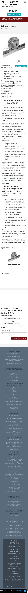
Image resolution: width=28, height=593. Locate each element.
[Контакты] (3, 2)
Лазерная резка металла (14, 360)
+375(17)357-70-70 (6, 91)
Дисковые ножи (14, 456)
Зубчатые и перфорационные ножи (14, 467)
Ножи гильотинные (14, 457)
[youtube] (8, 587)
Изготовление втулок (14, 493)
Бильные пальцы (14, 424)
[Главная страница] (14, 2)
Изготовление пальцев (14, 405)
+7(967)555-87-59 (14, 566)
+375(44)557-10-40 (14, 558)
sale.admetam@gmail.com (8, 6)
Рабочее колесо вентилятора (14, 524)
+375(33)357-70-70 (6, 90)
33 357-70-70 (13, 4)
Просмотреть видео (13, 14)
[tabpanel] (14, 258)
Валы (14, 387)
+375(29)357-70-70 (6, 88)
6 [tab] (19, 268)
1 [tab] (9, 268)
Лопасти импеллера (14, 531)
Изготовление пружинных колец (14, 404)
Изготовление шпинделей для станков (14, 507)
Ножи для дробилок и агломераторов (14, 463)
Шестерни (14, 373)
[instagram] (11, 587)
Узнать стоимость (21, 66)
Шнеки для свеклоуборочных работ (14, 442)
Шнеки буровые (14, 449)
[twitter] (5, 587)
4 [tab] (15, 268)
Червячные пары (14, 374)
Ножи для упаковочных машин (14, 460)
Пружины (14, 400)
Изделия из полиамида (14, 488)
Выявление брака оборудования (14, 504)
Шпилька (14, 394)
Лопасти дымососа (14, 515)
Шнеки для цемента (14, 439)
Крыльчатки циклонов (14, 519)
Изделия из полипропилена (14, 485)
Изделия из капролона (14, 481)
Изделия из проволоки (14, 408)
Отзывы (11, 96)
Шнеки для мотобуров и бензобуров (14, 448)
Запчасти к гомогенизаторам (14, 417)
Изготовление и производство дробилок (14, 359)
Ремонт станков (14, 505)
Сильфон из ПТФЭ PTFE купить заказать (14, 474)
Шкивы (14, 388)
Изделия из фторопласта (14, 473)
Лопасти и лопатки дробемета (14, 536)
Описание (3, 96)
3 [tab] (13, 268)
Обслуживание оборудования (14, 501)
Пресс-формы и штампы (14, 425)
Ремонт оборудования (14, 499)
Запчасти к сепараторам (14, 415)
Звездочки (14, 371)
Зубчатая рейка (14, 380)
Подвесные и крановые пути (14, 364)
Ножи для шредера (14, 462)
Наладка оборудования (14, 502)
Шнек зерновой (14, 440)
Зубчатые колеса (14, 377)
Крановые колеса (14, 378)
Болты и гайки (14, 393)
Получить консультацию (19, 338)
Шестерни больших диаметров (14, 376)
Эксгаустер (14, 518)
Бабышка (14, 391)
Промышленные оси (14, 398)
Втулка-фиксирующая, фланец (14, 427)
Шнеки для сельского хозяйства (14, 446)
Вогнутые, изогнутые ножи (14, 466)
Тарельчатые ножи (14, 464)
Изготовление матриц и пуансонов (14, 428)
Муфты (14, 390)
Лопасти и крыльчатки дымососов (14, 535)
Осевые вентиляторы (14, 517)
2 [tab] (11, 268)
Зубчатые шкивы (14, 407)
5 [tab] (17, 268)
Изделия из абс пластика (14, 487)
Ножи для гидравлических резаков (14, 459)
